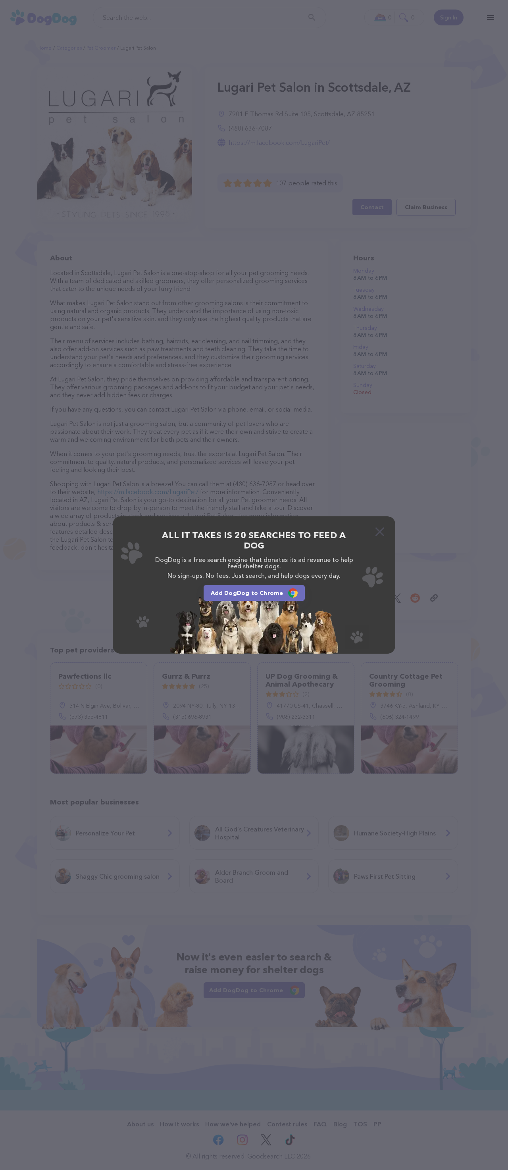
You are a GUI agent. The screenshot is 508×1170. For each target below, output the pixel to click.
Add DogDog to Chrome (247, 593)
